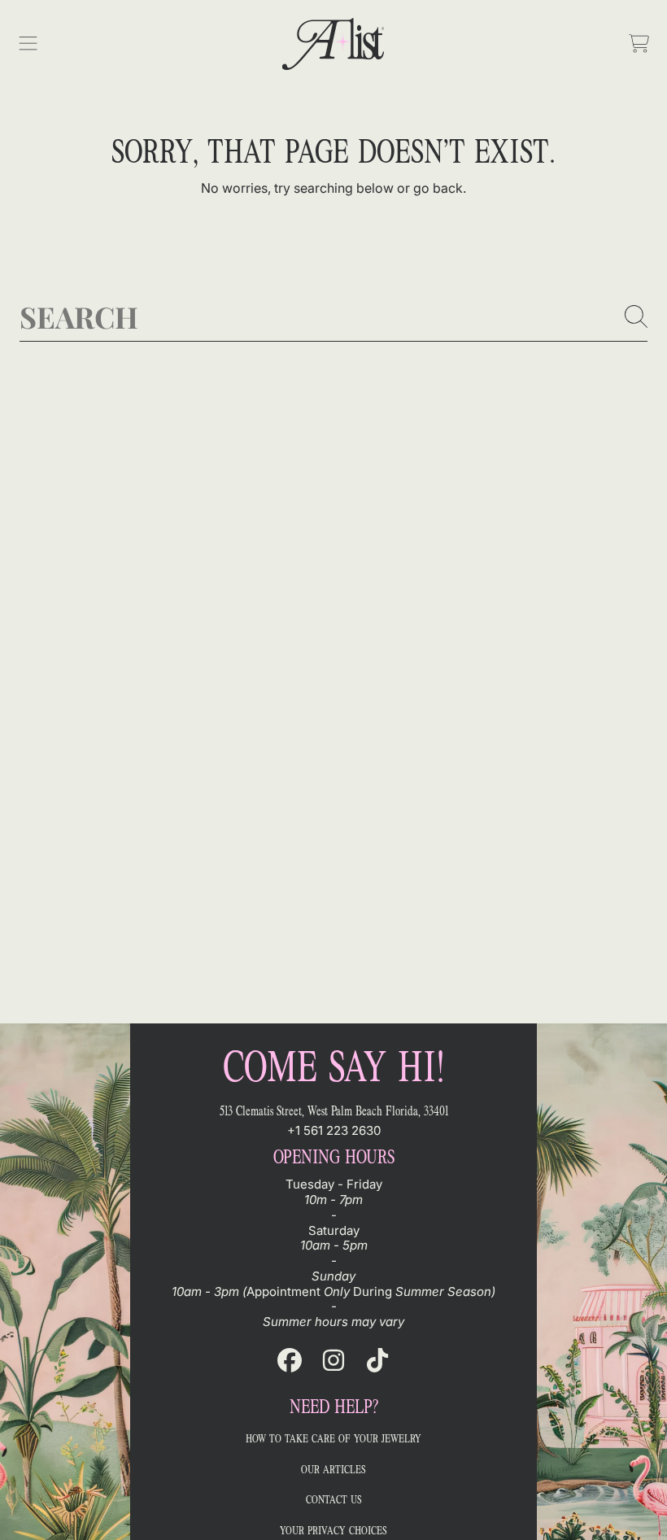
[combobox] (333, 316)
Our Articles (333, 1470)
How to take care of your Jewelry (333, 1439)
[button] (28, 44)
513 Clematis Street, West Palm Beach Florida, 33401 (334, 1111)
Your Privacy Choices (333, 1531)
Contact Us (334, 1500)
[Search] (636, 316)
